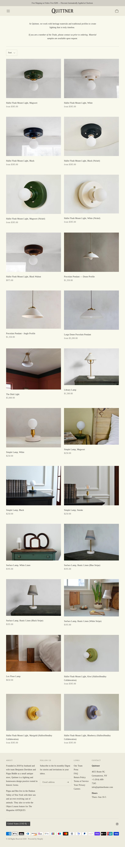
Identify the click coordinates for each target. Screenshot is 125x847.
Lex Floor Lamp (13, 676)
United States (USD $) (17, 824)
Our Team (78, 766)
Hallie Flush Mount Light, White (78, 103)
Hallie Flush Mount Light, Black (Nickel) (82, 161)
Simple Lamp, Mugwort (74, 449)
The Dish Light (12, 394)
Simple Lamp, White (15, 452)
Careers (77, 789)
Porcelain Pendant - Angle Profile (20, 333)
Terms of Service (81, 781)
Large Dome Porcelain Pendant (77, 334)
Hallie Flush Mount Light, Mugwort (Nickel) (25, 219)
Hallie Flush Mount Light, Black (20, 161)
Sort (10, 52)
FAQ (76, 773)
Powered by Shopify (35, 839)
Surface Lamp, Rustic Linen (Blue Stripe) (82, 565)
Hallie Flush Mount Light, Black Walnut (23, 277)
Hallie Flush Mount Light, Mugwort (21, 103)
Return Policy (80, 777)
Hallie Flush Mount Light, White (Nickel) (82, 218)
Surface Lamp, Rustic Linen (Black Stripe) (24, 620)
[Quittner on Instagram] (117, 824)
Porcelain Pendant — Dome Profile (79, 277)
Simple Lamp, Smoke (73, 510)
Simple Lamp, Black (15, 510)
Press (76, 769)
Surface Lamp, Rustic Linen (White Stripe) (83, 621)
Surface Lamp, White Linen (18, 565)
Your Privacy (79, 785)
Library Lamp (70, 390)
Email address (48, 778)
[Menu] (8, 11)
